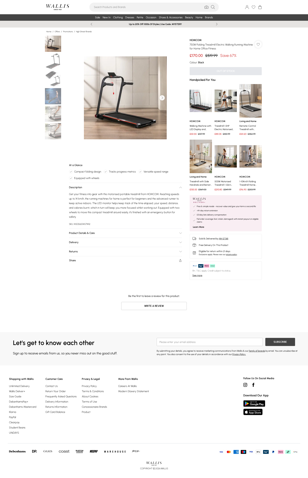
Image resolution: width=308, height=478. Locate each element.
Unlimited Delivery (19, 386)
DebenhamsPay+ (18, 401)
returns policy (231, 254)
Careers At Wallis (127, 386)
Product (86, 412)
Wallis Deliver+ (17, 391)
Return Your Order (55, 391)
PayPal (12, 417)
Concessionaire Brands (94, 406)
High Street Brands (84, 31)
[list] (125, 98)
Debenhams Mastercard (22, 406)
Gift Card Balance (55, 412)
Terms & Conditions (93, 391)
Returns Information (56, 406)
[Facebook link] (253, 385)
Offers (57, 31)
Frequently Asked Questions (61, 396)
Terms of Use (89, 401)
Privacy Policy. (239, 354)
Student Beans (17, 427)
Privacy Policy (89, 386)
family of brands (257, 351)
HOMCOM (196, 40)
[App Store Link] (254, 407)
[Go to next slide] (162, 97)
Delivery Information (56, 401)
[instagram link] (245, 385)
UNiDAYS (14, 432)
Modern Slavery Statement (133, 391)
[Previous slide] (91, 24)
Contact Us (51, 386)
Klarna (12, 412)
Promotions (68, 31)
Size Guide (15, 396)
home (48, 31)
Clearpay (14, 422)
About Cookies (90, 396)
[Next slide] (217, 24)
